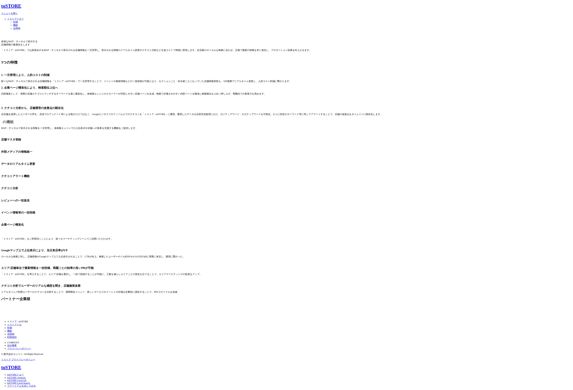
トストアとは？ (15, 19)
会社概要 (12, 345)
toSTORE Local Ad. (17, 380)
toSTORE (11, 6)
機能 (15, 25)
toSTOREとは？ (15, 374)
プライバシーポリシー (19, 348)
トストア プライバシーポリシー (18, 359)
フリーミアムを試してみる (21, 386)
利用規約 (12, 337)
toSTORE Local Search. (18, 383)
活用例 (16, 28)
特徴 (15, 22)
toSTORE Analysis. (16, 377)
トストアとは (14, 324)
